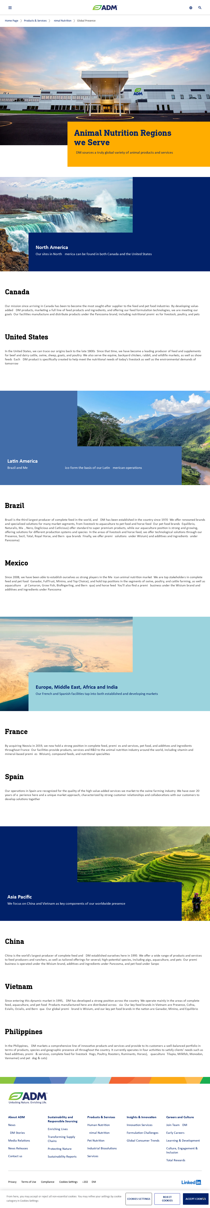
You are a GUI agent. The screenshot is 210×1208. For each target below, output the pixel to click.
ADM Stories (16, 1133)
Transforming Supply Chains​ (61, 1139)
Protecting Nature (60, 1149)
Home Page (11, 20)
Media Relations (19, 1140)
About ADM (16, 1117)
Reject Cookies (167, 1198)
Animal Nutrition (61, 20)
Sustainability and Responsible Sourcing (63, 1119)
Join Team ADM (176, 1125)
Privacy (12, 1182)
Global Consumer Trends (143, 1140)
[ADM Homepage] (105, 9)
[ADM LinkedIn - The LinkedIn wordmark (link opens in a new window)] (192, 1183)
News (11, 1125)
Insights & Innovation (141, 1117)
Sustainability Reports (62, 1156)
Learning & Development (183, 1140)
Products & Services (35, 20)
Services (92, 1156)
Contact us (15, 1156)
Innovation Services (139, 1125)
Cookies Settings (68, 1182)
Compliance (47, 1182)
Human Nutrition (98, 1125)
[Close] (203, 1198)
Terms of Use (28, 1182)
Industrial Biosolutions (102, 1148)
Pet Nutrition (95, 1140)
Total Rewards (175, 1160)
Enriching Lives (58, 1129)
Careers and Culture (180, 1117)
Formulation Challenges (142, 1133)
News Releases (18, 1148)
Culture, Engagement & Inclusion (182, 1150)
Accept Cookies (196, 1199)
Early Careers (175, 1133)
